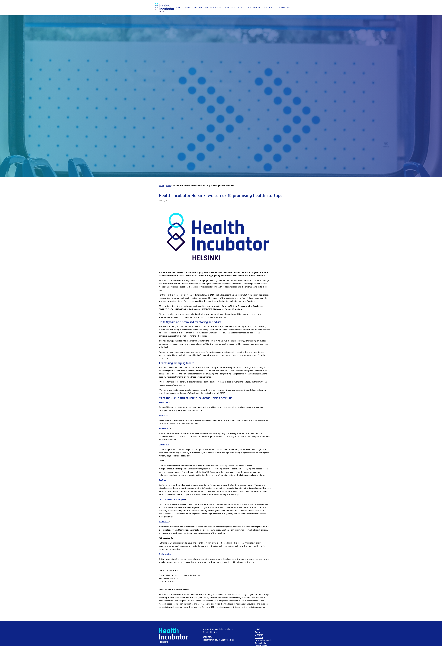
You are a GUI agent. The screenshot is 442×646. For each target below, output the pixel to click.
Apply (257, 632)
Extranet (259, 634)
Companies (229, 8)
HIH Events (269, 8)
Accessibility (260, 643)
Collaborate (212, 8)
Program (197, 8)
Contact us (284, 8)
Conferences (254, 8)
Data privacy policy (263, 640)
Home (177, 8)
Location (259, 637)
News (241, 8)
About (186, 8)
